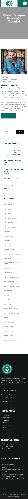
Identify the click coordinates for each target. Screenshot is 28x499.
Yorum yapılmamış (8, 82)
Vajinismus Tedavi (8, 335)
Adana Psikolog (8, 213)
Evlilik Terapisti (8, 290)
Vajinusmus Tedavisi (9, 340)
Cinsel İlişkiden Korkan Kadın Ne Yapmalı (12, 263)
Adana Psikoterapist (9, 222)
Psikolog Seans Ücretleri (10, 308)
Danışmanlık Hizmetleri (8, 449)
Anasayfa (6, 415)
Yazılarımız (6, 425)
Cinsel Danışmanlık (7, 446)
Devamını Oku (8, 116)
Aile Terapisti (7, 245)
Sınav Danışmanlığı (9, 322)
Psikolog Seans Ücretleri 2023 (12, 313)
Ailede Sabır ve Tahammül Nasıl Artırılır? (13, 479)
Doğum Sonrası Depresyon (11, 277)
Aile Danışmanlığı (8, 236)
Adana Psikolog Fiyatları (10, 218)
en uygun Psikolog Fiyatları (11, 286)
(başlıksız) (5, 467)
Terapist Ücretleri (9, 326)
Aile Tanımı (7, 240)
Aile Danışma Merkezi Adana (12, 186)
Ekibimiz (5, 422)
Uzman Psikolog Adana (11, 178)
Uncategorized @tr (9, 331)
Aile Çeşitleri (7, 231)
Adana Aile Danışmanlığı (10, 79)
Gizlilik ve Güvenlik (8, 430)
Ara (5, 128)
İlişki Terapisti (7, 295)
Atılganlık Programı (9, 249)
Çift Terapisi (7, 258)
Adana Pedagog (8, 209)
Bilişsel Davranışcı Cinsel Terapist (13, 254)
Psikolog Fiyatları (8, 304)
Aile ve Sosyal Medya (8, 464)
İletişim (5, 427)
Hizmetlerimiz (7, 420)
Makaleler (6, 299)
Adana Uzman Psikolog (10, 227)
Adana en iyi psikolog (9, 204)
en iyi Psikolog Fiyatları (10, 281)
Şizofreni (6, 317)
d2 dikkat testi (8, 272)
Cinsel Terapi (7, 268)
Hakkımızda (6, 417)
